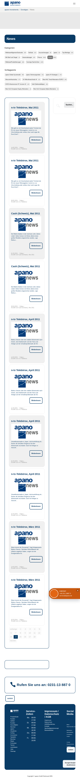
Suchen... (69, 105)
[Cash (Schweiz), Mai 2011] (26, 224)
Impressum (48, 720)
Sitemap (12, 751)
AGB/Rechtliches (50, 724)
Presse (40, 57)
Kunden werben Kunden (12, 721)
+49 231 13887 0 (65, 593)
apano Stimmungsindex (33, 74)
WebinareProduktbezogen (13, 62)
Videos (50, 57)
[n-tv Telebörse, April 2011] (26, 330)
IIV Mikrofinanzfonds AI (30, 79)
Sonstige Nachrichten (32, 62)
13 (11, 637)
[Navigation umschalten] (74, 3)
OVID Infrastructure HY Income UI (15, 84)
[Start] (12, 3)
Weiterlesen (36, 140)
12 (39, 633)
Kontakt (47, 726)
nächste (13, 641)
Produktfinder (14, 717)
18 (34, 637)
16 (25, 637)
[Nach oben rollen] (75, 776)
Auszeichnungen (44, 52)
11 (34, 633)
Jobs (11, 749)
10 (30, 633)
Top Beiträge (66, 52)
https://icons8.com (71, 726)
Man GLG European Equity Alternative (16, 89)
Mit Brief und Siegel (11, 57)
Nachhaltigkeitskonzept (52, 728)
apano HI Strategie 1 (52, 74)
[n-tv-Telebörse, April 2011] (26, 432)
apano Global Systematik (13, 74)
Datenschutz (48, 722)
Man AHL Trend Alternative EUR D (53, 79)
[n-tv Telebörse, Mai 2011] (26, 118)
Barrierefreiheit (49, 730)
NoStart (30, 52)
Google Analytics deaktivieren (71, 764)
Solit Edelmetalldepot (38, 84)
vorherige (13, 629)
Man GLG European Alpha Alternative (44, 89)
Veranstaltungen (27, 57)
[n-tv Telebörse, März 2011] (26, 538)
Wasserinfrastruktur (11, 79)
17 (30, 637)
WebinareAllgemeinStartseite (14, 52)
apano (55, 52)
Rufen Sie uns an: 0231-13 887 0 (43, 685)
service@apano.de (66, 595)
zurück (10, 698)
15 (20, 637)
